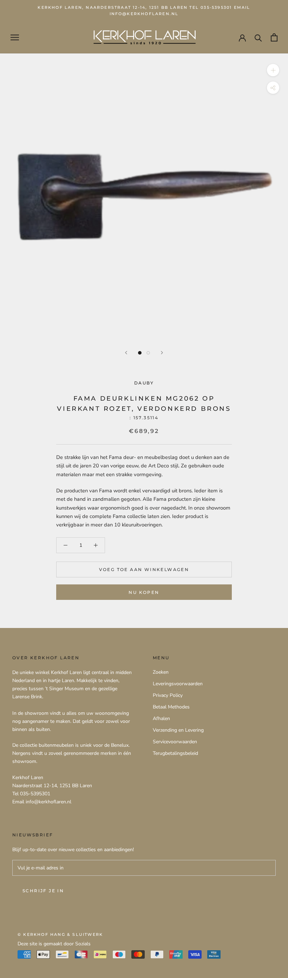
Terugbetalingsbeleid (175, 753)
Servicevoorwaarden (175, 741)
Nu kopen (144, 592)
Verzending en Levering (178, 730)
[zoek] (258, 37)
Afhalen (161, 718)
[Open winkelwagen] (274, 37)
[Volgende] (162, 352)
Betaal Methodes (171, 707)
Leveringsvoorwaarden (178, 683)
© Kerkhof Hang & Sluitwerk (60, 934)
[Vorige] (126, 352)
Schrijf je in (43, 890)
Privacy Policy (168, 695)
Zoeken (161, 672)
